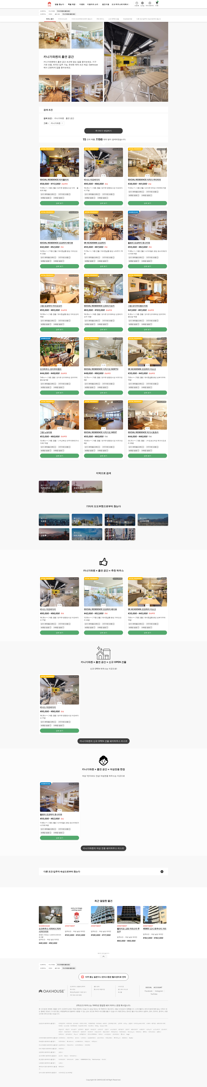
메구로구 (121, 1029)
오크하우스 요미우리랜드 (51, 369)
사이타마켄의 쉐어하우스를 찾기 (48, 1038)
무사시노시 (131, 1032)
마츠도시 (87, 1041)
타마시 (101, 1034)
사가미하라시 (79, 1045)
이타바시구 (75, 1032)
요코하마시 (78, 486)
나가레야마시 (79, 1041)
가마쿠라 (87, 1045)
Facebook (148, 991)
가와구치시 (70, 1038)
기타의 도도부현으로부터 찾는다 (81, 19)
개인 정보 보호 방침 (76, 995)
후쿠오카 (61, 1066)
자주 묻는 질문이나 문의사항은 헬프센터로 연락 (105, 977)
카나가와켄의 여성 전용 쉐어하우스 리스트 (103, 848)
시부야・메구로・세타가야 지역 (155, 1023)
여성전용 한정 (127, 19)
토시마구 (164, 1029)
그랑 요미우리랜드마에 (138, 306)
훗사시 (123, 1034)
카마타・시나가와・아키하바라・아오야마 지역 (73, 1026)
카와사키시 (45, 486)
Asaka (131, 1038)
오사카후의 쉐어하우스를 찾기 (48, 1056)
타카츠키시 (73, 1056)
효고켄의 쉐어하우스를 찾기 (47, 1059)
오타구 (127, 1029)
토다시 (77, 1038)
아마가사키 (70, 1059)
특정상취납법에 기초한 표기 (78, 992)
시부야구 (142, 1029)
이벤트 (82, 4)
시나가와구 (113, 1029)
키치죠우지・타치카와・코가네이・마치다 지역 (73, 1023)
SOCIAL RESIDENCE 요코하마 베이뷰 (56, 243)
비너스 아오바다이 (92, 179)
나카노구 (149, 1029)
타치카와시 (122, 1032)
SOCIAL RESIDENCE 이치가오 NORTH (101, 369)
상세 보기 (59, 203)
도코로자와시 (92, 1038)
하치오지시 (114, 1032)
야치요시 (94, 1041)
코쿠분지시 (82, 1034)
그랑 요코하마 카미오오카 (51, 306)
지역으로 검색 (62, 19)
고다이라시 (115, 1034)
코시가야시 (100, 1038)
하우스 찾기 (50, 19)
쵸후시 (159, 1032)
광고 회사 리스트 (123, 989)
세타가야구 (134, 1029)
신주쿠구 (80, 1029)
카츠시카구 (98, 1032)
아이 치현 (78, 534)
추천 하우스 (100, 19)
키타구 (61, 1032)
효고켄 (110, 519)
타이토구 (93, 1029)
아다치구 (90, 1032)
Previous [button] (42, 162)
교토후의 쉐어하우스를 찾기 (47, 1052)
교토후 (44, 534)
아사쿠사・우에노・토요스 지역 (97, 1026)
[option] (59, 162)
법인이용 (105, 4)
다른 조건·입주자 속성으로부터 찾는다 (148, 19)
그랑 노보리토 (46, 432)
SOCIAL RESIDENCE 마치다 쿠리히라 (144, 179)
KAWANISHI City (86, 1059)
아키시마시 (152, 1032)
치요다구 (61, 1029)
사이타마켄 (144, 519)
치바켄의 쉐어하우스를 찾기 (47, 1041)
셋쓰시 (66, 1056)
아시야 (104, 1059)
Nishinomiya (96, 1059)
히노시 (76, 1034)
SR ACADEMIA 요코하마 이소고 (142, 369)
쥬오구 (67, 1029)
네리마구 (83, 1032)
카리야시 (61, 1048)
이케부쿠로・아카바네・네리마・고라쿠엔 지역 (102, 1023)
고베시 (77, 1059)
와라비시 (124, 1038)
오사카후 (110, 534)
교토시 (61, 1052)
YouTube (154, 994)
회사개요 (72, 989)
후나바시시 (70, 1041)
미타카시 (138, 1032)
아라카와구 (67, 1032)
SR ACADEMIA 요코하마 (95, 243)
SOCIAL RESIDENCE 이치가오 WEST (100, 432)
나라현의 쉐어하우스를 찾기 (47, 1063)
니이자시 (83, 1038)
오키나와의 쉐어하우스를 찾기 (48, 1072)
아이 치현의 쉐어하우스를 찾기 (48, 1048)
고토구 (107, 1029)
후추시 (145, 1032)
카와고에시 (109, 1038)
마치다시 (61, 1034)
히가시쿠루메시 (92, 1034)
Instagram (159, 991)
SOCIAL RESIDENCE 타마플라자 (54, 179)
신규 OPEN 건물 (113, 19)
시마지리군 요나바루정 (65, 1072)
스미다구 (100, 1029)
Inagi (127, 1034)
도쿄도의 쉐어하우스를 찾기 (47, 1023)
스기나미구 (156, 1029)
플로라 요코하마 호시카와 (139, 243)
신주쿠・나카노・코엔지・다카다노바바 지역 (131, 1023)
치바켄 (77, 519)
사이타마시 (62, 1038)
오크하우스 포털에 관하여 (77, 986)
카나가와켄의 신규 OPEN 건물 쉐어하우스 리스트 (103, 741)
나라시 (61, 1063)
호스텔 (120, 992)
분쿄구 (87, 1029)
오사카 (61, 1056)
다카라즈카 (62, 1059)
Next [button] (76, 162)
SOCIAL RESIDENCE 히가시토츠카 (143, 432)
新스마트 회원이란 (99, 989)
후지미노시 (117, 1038)
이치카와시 (62, 1041)
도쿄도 (44, 519)
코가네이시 (69, 1034)
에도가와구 (106, 1032)
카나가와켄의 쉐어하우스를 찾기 (48, 1045)
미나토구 (73, 1029)
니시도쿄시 (107, 1034)
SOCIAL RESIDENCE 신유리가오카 (99, 306)
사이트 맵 (121, 986)
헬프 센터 (97, 986)
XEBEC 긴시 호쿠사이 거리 (154, 928)
